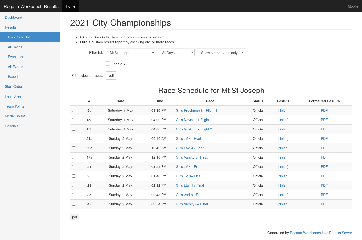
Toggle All (119, 63)
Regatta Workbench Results (31, 6)
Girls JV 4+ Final (188, 166)
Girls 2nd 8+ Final (189, 194)
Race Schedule (18, 37)
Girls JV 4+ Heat (188, 138)
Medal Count (15, 115)
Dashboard (13, 17)
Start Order (13, 86)
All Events (14, 66)
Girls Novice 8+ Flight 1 (194, 119)
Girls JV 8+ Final (188, 175)
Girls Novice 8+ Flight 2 (194, 129)
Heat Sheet (13, 96)
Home (70, 6)
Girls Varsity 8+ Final (192, 204)
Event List (14, 56)
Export (11, 76)
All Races (13, 46)
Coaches (12, 125)
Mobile (353, 6)
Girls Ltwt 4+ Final (190, 185)
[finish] (283, 110)
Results (10, 27)
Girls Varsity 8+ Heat (192, 157)
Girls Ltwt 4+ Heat (190, 147)
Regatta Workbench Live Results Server (321, 232)
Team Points (14, 106)
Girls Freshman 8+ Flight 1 (196, 110)
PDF (324, 110)
